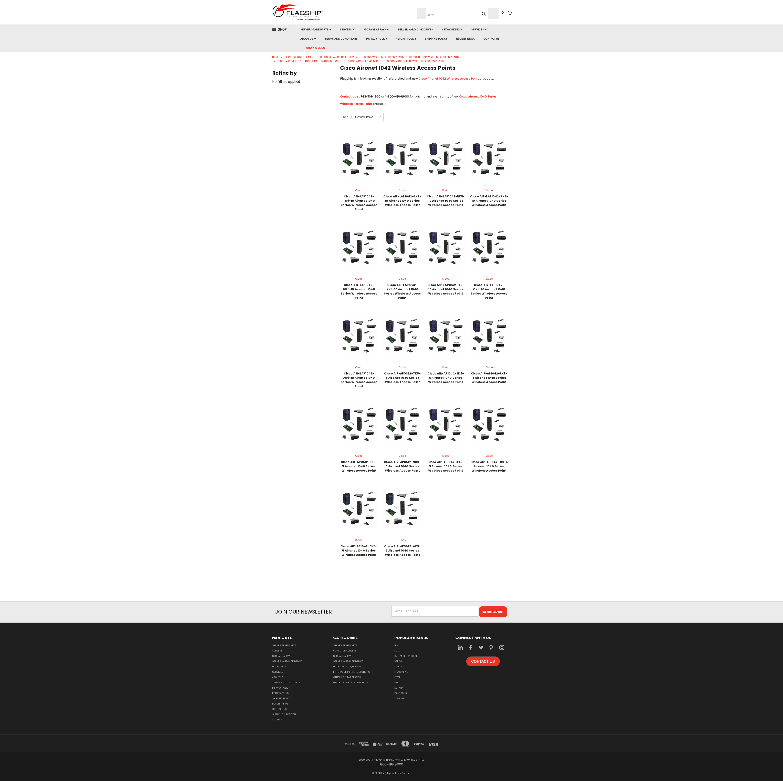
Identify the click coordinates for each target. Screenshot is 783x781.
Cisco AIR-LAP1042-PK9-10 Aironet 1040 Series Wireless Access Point (489, 200)
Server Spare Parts (314, 29)
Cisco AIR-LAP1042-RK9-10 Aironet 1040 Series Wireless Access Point (446, 200)
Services (477, 29)
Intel (397, 677)
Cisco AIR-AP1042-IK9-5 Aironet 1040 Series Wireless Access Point (489, 466)
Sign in (276, 714)
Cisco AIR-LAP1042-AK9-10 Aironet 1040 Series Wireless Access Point (359, 379)
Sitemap (277, 719)
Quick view (359, 154)
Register (291, 714)
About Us (307, 38)
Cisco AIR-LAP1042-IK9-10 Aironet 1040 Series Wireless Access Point (445, 289)
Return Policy (406, 38)
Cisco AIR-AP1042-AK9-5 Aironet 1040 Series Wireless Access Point (402, 550)
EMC (396, 682)
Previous (770, 768)
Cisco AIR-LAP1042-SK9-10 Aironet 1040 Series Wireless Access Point (402, 200)
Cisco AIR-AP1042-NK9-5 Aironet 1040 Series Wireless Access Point (402, 466)
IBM (396, 645)
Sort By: (347, 117)
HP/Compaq (401, 671)
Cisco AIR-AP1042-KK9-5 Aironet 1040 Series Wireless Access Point (445, 466)
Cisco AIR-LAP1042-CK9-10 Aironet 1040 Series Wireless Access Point (489, 291)
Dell (396, 650)
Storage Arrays (375, 29)
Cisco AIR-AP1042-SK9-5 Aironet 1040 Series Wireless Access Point (446, 377)
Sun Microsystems (406, 656)
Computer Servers (345, 650)
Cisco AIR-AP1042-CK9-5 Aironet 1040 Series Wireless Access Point (359, 550)
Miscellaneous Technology (350, 682)
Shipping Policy (436, 38)
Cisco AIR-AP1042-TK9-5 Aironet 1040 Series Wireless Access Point (402, 377)
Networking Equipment (347, 666)
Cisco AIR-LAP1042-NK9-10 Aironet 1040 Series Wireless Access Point (359, 291)
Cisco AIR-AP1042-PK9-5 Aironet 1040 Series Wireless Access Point (359, 466)
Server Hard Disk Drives (415, 29)
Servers (346, 29)
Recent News (465, 38)
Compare (357, 163)
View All (399, 698)
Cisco (398, 666)
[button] (483, 661)
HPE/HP (398, 661)
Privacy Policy (376, 38)
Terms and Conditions (341, 38)
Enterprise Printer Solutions (351, 671)
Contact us (348, 96)
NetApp (398, 687)
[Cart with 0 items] (510, 13)
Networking (450, 29)
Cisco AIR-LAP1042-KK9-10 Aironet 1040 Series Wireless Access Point (402, 291)
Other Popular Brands (347, 677)
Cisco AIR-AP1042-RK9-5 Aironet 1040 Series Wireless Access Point (489, 377)
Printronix (401, 693)
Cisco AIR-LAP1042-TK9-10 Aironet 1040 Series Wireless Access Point (359, 202)
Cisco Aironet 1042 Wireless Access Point (449, 78)
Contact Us (491, 38)
